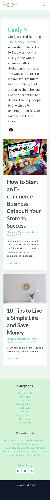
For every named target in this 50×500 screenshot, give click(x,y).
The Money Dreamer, (23, 42)
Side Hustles (25, 418)
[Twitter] (25, 470)
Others (25, 411)
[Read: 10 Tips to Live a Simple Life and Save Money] (25, 288)
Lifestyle (11, 338)
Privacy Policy (25, 465)
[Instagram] (31, 470)
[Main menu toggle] (44, 5)
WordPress (25, 422)
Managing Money (16, 231)
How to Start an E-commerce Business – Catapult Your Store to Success (24, 203)
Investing (25, 396)
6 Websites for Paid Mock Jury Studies (25, 447)
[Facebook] (18, 470)
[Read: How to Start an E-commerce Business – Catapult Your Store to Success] (25, 156)
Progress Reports (25, 415)
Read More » (13, 263)
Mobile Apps (25, 407)
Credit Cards (25, 393)
